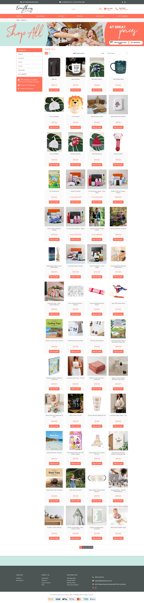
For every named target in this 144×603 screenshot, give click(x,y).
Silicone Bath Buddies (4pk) (118, 527)
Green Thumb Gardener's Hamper (54, 229)
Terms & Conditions (73, 585)
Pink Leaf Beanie (54, 154)
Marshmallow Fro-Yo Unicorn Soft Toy (97, 453)
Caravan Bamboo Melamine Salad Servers (118, 266)
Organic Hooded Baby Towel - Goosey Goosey (75, 528)
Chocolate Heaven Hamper (75, 266)
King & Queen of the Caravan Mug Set (97, 490)
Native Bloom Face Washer (118, 116)
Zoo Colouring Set (54, 191)
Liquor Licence (46, 582)
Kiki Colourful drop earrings (75, 340)
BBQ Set (54, 79)
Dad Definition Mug (118, 79)
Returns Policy (71, 582)
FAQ (43, 585)
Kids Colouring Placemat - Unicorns (75, 304)
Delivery (18, 578)
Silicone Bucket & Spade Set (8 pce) (54, 416)
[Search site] (100, 9)
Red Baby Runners (75, 154)
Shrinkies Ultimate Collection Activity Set (54, 378)
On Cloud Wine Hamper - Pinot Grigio (96, 191)
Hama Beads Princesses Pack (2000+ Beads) (75, 453)
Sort (103, 53)
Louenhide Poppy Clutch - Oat (118, 415)
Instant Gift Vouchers (27, 88)
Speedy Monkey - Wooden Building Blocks (118, 490)
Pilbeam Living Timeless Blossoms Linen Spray (118, 378)
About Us (44, 580)
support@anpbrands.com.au (103, 581)
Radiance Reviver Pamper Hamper (118, 191)
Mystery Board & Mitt (97, 116)
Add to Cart (54, 127)
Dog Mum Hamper (76, 191)
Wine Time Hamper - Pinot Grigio (97, 266)
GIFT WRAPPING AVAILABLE (30, 2)
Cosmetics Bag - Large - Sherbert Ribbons (54, 304)
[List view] (49, 53)
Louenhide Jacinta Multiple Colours (97, 229)
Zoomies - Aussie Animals (54, 527)
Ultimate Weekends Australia (118, 228)
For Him (80, 16)
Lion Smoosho (75, 116)
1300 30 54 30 (123, 9)
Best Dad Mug (76, 79)
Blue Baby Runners (97, 79)
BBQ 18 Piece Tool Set (76, 415)
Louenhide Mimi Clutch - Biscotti (75, 378)
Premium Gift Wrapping (27, 85)
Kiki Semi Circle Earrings (97, 340)
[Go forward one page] (91, 547)
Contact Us (45, 578)
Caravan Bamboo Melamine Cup (97, 415)
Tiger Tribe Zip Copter (76, 490)
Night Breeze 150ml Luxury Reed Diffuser (54, 266)
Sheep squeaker (118, 154)
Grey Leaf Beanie (54, 116)
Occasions (40, 16)
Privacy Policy (71, 580)
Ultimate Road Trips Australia (54, 490)
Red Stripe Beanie (97, 154)
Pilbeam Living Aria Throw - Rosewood (96, 378)
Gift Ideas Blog (71, 578)
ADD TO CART (54, 90)
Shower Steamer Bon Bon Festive (97, 304)
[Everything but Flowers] (24, 9)
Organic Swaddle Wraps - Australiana (97, 528)
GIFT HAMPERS (123, 16)
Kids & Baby (100, 16)
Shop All (19, 16)
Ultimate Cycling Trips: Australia (54, 340)
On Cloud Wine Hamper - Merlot (75, 228)
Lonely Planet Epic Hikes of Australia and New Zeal (118, 341)
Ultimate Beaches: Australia (54, 452)
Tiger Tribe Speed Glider (118, 303)
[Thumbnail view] (46, 53)
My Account (19, 580)
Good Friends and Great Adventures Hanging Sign (118, 453)
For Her (61, 16)
